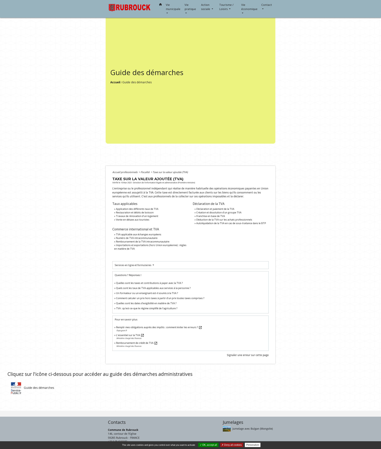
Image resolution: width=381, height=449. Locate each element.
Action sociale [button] (206, 7)
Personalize (252, 445)
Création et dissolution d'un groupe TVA (218, 212)
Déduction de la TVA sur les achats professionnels (224, 219)
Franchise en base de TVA (210, 216)
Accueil (115, 82)
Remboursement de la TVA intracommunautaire (142, 241)
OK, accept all (209, 445)
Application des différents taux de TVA (137, 209)
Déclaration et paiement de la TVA (215, 209)
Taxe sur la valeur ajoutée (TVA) (170, 172)
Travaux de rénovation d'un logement (137, 216)
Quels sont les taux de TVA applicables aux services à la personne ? (153, 288)
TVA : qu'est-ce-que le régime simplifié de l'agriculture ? (146, 308)
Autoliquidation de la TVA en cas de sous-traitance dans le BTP (231, 223)
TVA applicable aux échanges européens (138, 234)
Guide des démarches (137, 82)
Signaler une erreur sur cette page (248, 355)
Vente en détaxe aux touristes (132, 219)
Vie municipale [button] (173, 7)
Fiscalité (145, 172)
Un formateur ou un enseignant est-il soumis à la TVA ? (147, 293)
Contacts (117, 422)
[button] (160, 4)
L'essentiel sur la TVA (130, 335)
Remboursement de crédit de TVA (137, 343)
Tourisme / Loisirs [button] (226, 7)
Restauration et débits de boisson (135, 212)
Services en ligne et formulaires (133, 265)
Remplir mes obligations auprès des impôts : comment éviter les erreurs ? (159, 327)
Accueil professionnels (125, 172)
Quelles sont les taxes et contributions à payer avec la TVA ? (149, 283)
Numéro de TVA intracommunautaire (136, 238)
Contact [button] (266, 5)
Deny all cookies (233, 445)
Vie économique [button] (249, 7)
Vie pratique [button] (190, 7)
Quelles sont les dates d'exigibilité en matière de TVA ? (146, 303)
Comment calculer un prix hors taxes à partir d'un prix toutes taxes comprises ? (160, 298)
